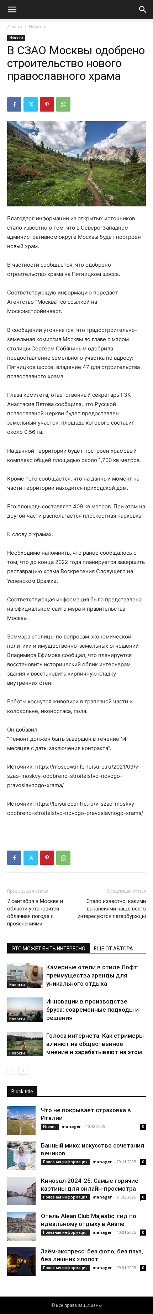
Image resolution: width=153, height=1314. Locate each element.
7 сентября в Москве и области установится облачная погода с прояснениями (35, 912)
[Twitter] (30, 104)
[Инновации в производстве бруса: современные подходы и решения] (25, 1009)
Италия (50, 1126)
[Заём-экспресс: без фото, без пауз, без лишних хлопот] (21, 1261)
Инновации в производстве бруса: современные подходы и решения (92, 1009)
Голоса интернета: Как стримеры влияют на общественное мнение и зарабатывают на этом (95, 1044)
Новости (38, 27)
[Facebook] (14, 104)
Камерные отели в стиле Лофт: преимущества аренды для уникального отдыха (92, 975)
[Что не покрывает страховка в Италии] (21, 1120)
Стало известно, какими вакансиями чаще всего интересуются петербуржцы (112, 908)
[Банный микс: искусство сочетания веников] (21, 1155)
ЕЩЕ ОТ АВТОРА (113, 948)
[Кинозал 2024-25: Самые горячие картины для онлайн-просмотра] (21, 1191)
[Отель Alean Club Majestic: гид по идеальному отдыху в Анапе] (21, 1226)
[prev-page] (11, 1070)
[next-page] (23, 1070)
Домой (14, 27)
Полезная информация (65, 1161)
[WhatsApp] (63, 104)
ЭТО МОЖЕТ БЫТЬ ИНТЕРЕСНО (48, 948)
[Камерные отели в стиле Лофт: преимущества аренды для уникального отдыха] (25, 975)
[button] (12, 9)
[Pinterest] (47, 104)
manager (71, 1126)
